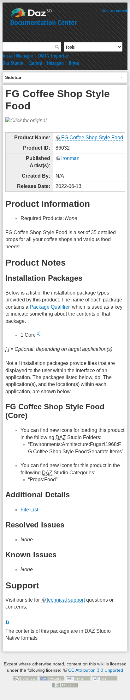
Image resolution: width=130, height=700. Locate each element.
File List (29, 509)
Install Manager (18, 55)
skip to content (114, 11)
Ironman (70, 158)
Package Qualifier (49, 307)
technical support (66, 600)
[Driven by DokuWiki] (65, 684)
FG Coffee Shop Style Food (92, 137)
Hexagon (55, 62)
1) (38, 333)
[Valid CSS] (104, 678)
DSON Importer (53, 55)
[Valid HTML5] (78, 678)
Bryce (74, 62)
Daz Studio (13, 62)
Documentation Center (43, 22)
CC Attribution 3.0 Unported (95, 670)
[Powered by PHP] (51, 678)
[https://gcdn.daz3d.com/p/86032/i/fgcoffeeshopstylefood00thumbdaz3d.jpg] (26, 120)
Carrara (35, 62)
